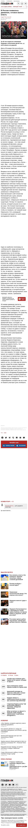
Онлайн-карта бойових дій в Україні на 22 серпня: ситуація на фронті (16, 680)
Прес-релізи (6, 759)
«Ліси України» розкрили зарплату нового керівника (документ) (13, 724)
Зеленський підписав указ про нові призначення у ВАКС (11, 736)
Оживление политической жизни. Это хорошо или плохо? (18, 593)
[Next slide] (26, 7)
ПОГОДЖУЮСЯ (21, 825)
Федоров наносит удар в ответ (17, 601)
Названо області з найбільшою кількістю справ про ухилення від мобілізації (16, 699)
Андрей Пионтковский (6, 17)
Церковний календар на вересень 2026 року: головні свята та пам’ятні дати (16, 693)
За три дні (10, 675)
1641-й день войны (6, 6)
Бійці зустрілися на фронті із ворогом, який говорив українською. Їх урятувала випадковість (16, 713)
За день (16, 675)
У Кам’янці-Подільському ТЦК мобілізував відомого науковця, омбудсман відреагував (16, 706)
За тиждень (4, 675)
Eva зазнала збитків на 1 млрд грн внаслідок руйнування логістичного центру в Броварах (14, 730)
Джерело (3, 425)
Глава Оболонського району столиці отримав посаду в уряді (12, 753)
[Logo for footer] (7, 781)
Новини (4, 720)
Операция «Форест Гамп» (20, 6)
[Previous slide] (24, 7)
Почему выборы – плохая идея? (15, 584)
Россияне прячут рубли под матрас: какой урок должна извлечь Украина (18, 620)
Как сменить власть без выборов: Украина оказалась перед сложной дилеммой (17, 577)
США (5, 432)
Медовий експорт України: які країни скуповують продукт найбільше (12, 747)
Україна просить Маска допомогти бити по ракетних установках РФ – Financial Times (13, 742)
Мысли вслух (7, 572)
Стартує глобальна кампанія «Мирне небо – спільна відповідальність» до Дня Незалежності (18, 765)
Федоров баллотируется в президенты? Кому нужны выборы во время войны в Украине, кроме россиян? (18, 612)
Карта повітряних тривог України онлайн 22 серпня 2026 (17, 686)
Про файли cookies (5, 825)
